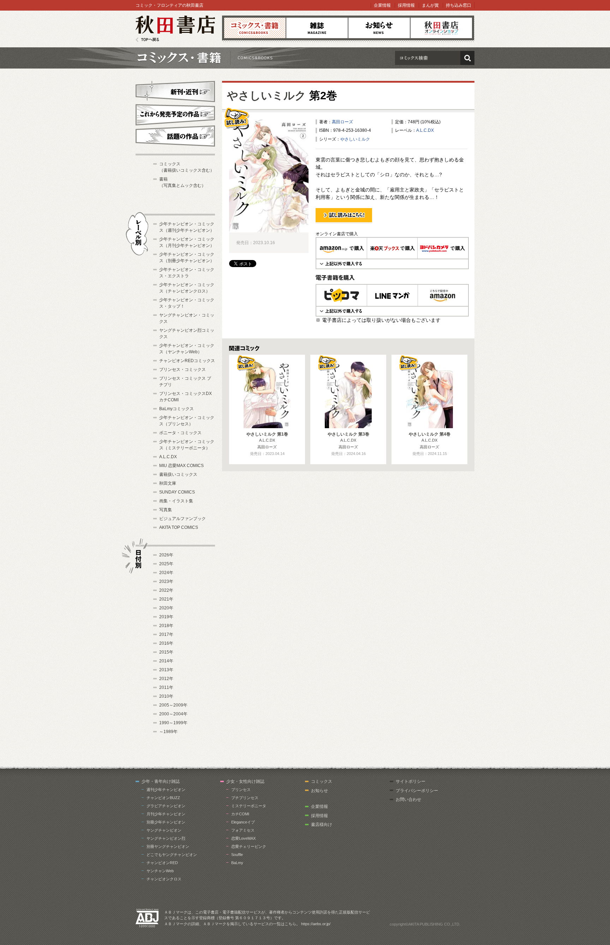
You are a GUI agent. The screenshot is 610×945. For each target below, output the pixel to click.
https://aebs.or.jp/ (315, 924)
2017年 (166, 634)
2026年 (166, 555)
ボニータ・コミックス (180, 432)
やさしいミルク (266, 95)
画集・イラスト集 (176, 500)
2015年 (166, 652)
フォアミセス (243, 830)
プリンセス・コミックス (182, 369)
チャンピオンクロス (163, 879)
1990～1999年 (173, 722)
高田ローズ (342, 121)
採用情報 (406, 5)
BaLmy (237, 863)
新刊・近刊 (175, 90)
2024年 (166, 572)
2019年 (166, 616)
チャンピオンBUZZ (163, 798)
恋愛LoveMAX (243, 838)
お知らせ (379, 28)
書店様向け (321, 824)
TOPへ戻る (147, 39)
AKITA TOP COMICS (178, 527)
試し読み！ (326, 223)
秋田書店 (175, 29)
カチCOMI (240, 814)
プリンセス (241, 789)
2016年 (166, 643)
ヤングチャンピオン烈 (165, 838)
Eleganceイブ (243, 822)
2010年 (166, 696)
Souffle (237, 854)
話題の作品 (175, 136)
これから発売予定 (175, 113)
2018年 (166, 625)
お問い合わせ (408, 799)
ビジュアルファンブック (182, 518)
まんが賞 (430, 5)
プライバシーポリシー (417, 790)
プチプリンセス (244, 798)
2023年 (166, 581)
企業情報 (382, 5)
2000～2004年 (173, 713)
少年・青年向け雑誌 (161, 781)
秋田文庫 (167, 483)
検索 (467, 58)
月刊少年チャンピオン (165, 814)
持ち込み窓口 (458, 5)
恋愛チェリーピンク (248, 846)
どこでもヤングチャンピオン (171, 854)
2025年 (166, 563)
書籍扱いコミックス (178, 474)
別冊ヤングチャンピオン (167, 846)
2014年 (166, 660)
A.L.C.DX (425, 130)
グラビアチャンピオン (165, 806)
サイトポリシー (410, 781)
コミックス (255, 28)
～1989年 (168, 731)
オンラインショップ (441, 28)
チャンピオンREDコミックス (187, 360)
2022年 (166, 590)
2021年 (166, 599)
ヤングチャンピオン (163, 830)
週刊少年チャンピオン (165, 789)
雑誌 (317, 28)
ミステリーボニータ (248, 806)
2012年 (166, 678)
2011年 (166, 687)
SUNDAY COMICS (177, 492)
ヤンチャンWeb (160, 871)
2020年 (166, 608)
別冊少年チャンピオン (165, 822)
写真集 (165, 509)
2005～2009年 (173, 705)
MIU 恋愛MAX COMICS (181, 465)
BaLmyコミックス (176, 408)
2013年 (166, 669)
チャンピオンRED (162, 863)
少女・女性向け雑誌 (245, 781)
